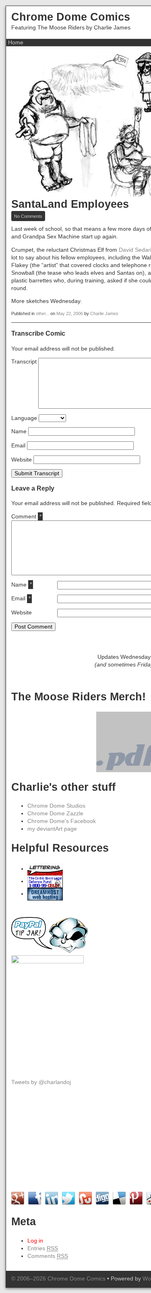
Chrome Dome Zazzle (55, 813)
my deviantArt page (52, 829)
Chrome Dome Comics (70, 16)
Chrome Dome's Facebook (61, 821)
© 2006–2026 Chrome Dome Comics (58, 1279)
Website (21, 460)
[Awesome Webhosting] (45, 894)
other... (42, 313)
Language (24, 418)
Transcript (24, 362)
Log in (35, 1241)
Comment (26, 517)
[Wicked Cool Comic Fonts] (45, 869)
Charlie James (104, 313)
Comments (47, 1256)
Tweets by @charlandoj (41, 1082)
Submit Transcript (36, 473)
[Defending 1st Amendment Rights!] (45, 881)
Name (19, 431)
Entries (42, 1248)
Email (18, 446)
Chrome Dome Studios (56, 806)
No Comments (29, 216)
